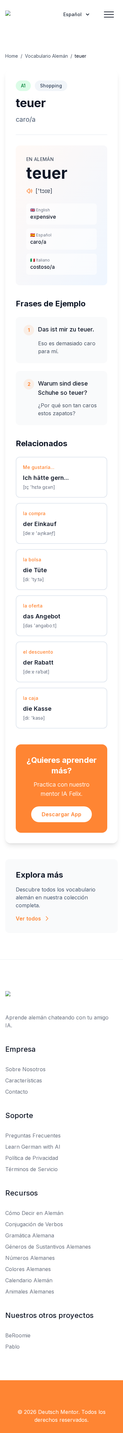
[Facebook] (47, 1393)
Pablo (12, 1346)
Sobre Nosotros (25, 1069)
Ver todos (28, 918)
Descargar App (61, 814)
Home (11, 56)
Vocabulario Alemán (46, 56)
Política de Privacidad (31, 1158)
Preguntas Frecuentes (33, 1135)
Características (23, 1080)
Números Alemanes (30, 1258)
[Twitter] (62, 1393)
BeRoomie (18, 1335)
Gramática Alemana (29, 1235)
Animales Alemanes (29, 1291)
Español (72, 14)
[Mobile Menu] (109, 14)
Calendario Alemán (28, 1280)
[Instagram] (76, 1393)
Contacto (16, 1091)
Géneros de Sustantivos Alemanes (48, 1246)
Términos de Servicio (31, 1169)
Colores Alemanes (28, 1269)
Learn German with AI (32, 1146)
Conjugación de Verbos (34, 1224)
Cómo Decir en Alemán (34, 1213)
